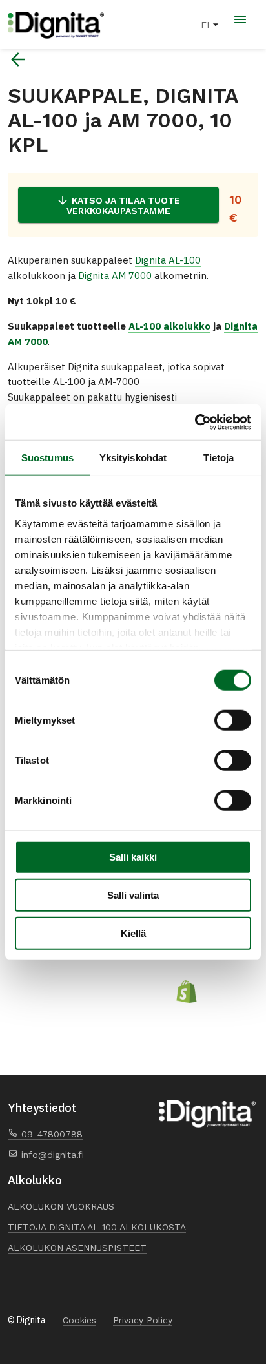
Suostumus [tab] (47, 457)
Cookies (79, 1320)
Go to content (8, 0)
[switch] (232, 720)
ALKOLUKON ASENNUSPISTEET (77, 1248)
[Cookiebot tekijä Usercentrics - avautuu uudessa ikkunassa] (194, 422)
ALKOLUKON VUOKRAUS (61, 1206)
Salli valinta (133, 895)
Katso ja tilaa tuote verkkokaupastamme (123, 205)
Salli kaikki (133, 857)
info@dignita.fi (51, 1154)
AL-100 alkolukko (169, 326)
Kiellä (133, 933)
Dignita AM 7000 (115, 275)
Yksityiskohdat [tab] (133, 457)
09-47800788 (50, 1134)
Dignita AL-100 (168, 260)
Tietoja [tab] (218, 457)
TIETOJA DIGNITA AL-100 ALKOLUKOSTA (97, 1227)
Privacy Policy (142, 1320)
